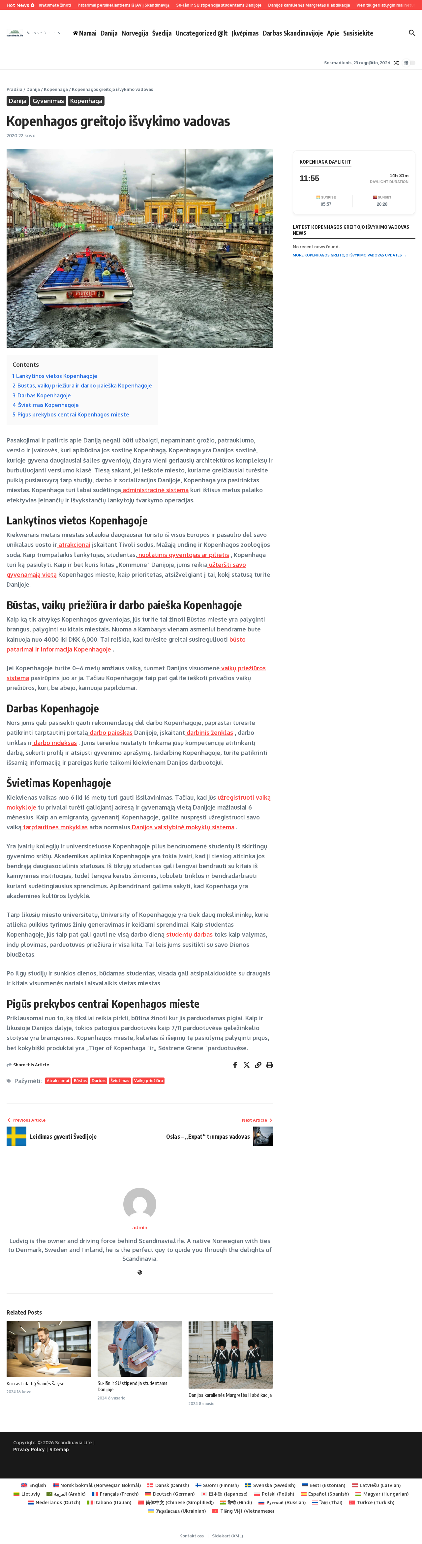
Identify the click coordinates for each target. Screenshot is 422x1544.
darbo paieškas (110, 732)
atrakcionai (73, 544)
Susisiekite (358, 33)
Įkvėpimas (245, 33)
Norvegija (135, 33)
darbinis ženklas (209, 732)
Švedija (162, 33)
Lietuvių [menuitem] (30, 1494)
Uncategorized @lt (202, 33)
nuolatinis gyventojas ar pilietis (183, 554)
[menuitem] (33, 1485)
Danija (109, 33)
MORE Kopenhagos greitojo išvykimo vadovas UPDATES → (350, 255)
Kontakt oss (191, 1535)
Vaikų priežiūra (148, 1080)
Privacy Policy (29, 1449)
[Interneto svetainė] (139, 1272)
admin (139, 1227)
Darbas (99, 1080)
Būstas (80, 1080)
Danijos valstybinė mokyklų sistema (182, 827)
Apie (333, 33)
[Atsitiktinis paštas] (396, 63)
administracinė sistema (155, 489)
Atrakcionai (58, 1080)
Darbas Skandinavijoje (293, 33)
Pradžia (14, 89)
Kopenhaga (56, 89)
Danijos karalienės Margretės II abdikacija (230, 1395)
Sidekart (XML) (227, 1535)
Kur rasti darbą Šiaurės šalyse (36, 1383)
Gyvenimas (48, 100)
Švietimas (119, 1080)
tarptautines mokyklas (54, 827)
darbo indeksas (54, 742)
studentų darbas (189, 934)
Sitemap (59, 1449)
